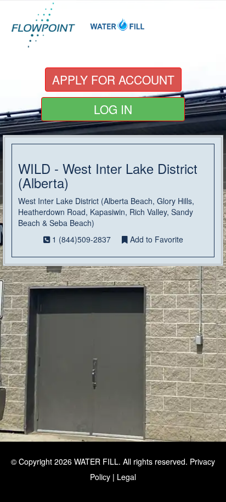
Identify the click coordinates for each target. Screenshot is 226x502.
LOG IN (113, 109)
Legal (126, 476)
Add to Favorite (155, 239)
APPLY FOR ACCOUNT (113, 79)
